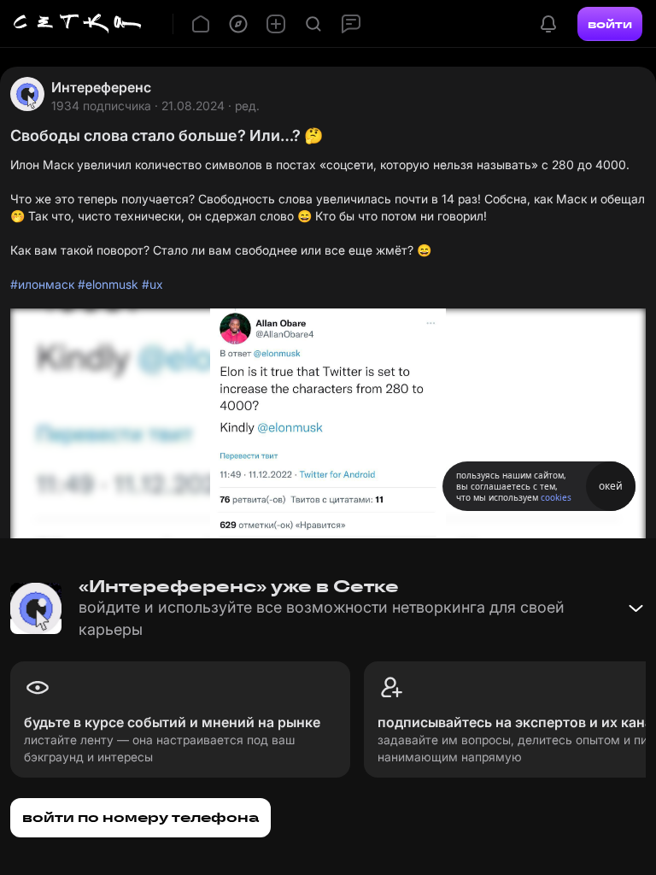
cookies (556, 497)
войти (610, 23)
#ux (152, 284)
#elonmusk (108, 284)
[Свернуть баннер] (635, 608)
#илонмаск (42, 284)
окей (611, 486)
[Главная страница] (78, 24)
